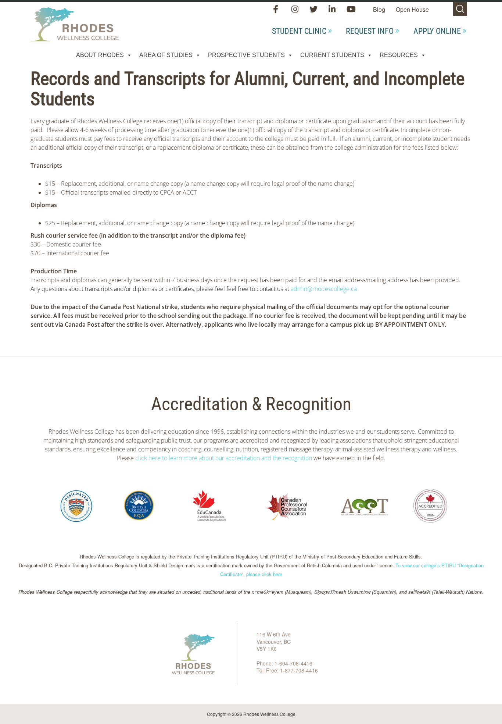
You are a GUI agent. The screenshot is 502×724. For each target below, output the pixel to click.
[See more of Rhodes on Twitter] (314, 10)
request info (370, 31)
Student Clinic (299, 31)
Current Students (332, 55)
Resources (399, 55)
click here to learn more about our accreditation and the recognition (223, 458)
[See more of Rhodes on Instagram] (296, 10)
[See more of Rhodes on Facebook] (277, 10)
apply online (437, 31)
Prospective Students (246, 55)
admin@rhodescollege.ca (324, 289)
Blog (379, 9)
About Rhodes (100, 55)
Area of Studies (166, 55)
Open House (412, 9)
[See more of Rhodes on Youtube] (351, 10)
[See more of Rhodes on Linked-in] (333, 10)
